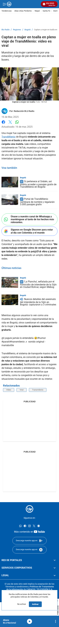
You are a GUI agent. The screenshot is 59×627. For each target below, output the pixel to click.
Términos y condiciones (16, 586)
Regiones (17, 30)
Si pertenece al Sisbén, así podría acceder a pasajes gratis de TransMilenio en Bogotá (38, 184)
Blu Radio (6, 30)
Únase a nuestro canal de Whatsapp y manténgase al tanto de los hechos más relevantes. (32, 219)
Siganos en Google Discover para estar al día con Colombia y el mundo (32, 231)
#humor (41, 338)
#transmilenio (17, 341)
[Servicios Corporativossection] (54, 567)
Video (8, 390)
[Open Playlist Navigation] (55, 621)
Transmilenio (37, 390)
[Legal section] (54, 575)
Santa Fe (46, 11)
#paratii (6, 341)
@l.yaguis (7, 338)
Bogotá (28, 30)
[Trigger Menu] (4, 4)
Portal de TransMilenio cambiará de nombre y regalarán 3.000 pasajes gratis (37, 201)
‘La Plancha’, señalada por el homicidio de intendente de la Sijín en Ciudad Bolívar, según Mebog (38, 284)
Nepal (37, 11)
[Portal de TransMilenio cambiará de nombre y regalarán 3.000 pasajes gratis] (10, 199)
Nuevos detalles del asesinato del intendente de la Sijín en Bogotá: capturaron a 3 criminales (38, 302)
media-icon (29, 621)
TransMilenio (8, 136)
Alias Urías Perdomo (23, 11)
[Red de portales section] (54, 560)
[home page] (29, 509)
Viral (21, 390)
